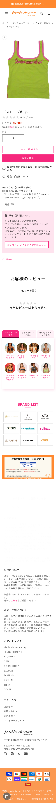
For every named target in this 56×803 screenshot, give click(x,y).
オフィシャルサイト (14, 720)
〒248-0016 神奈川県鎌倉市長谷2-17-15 (25, 740)
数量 (4, 132)
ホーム (5, 23)
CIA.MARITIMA (11, 665)
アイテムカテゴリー (22, 23)
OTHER (7, 689)
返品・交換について (18, 176)
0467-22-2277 (24, 745)
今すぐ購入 (28, 158)
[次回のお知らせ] (50, 4)
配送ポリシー (22, 799)
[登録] (44, 506)
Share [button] (9, 259)
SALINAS (8, 670)
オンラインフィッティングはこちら (26, 244)
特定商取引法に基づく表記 (42, 799)
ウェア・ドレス (42, 23)
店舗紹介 (8, 706)
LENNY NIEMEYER (13, 651)
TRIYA (7, 684)
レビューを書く (28, 290)
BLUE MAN (9, 656)
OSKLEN (8, 679)
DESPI (7, 661)
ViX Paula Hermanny (15, 647)
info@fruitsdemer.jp (22, 748)
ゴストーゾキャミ (10, 26)
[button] (6, 13)
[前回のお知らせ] (5, 4)
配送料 (11, 127)
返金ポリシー (26, 794)
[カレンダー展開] (7, 796)
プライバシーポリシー (44, 794)
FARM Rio (9, 675)
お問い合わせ (11, 711)
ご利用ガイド (11, 715)
